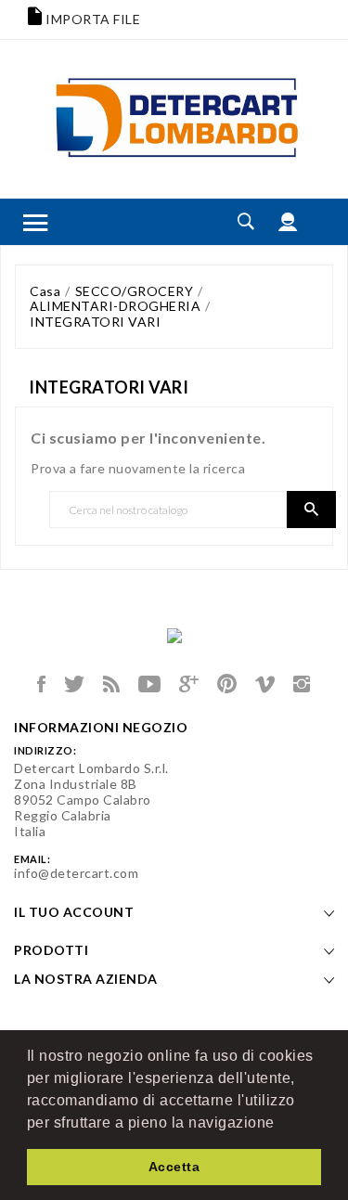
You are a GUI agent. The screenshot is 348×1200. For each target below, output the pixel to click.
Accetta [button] (174, 1166)
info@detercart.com (76, 873)
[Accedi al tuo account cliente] (288, 222)
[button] (281, 1124)
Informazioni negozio (100, 727)
